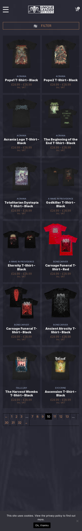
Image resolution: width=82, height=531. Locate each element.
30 (6, 423)
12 (60, 416)
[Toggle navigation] (6, 9)
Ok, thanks (42, 525)
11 (54, 416)
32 (19, 423)
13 (67, 416)
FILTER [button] (45, 26)
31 (13, 423)
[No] (77, 521)
